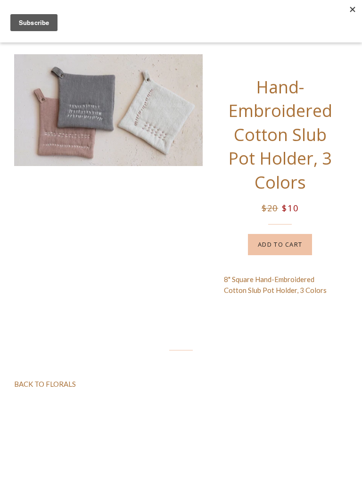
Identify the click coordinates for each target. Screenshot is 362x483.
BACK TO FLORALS (45, 384)
